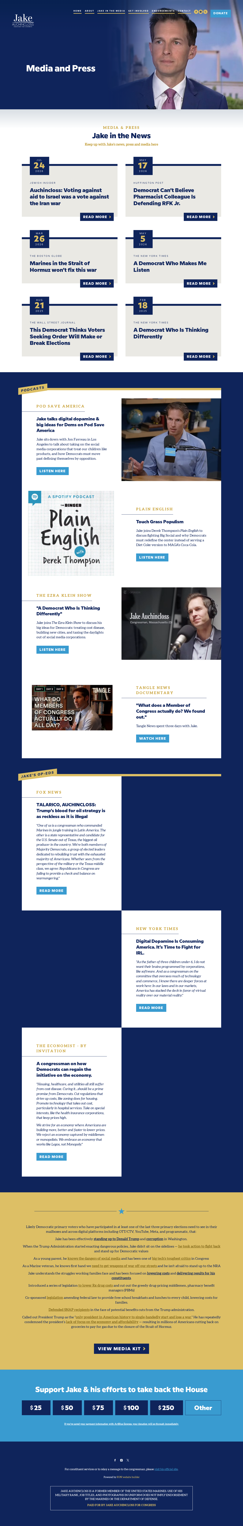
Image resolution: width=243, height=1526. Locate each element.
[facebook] (196, 12)
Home (77, 11)
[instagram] (201, 12)
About (89, 11)
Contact (184, 11)
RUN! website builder (128, 1477)
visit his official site (166, 1469)
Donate (220, 13)
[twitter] (205, 12)
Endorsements (163, 11)
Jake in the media (111, 11)
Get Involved (138, 11)
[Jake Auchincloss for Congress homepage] (23, 20)
